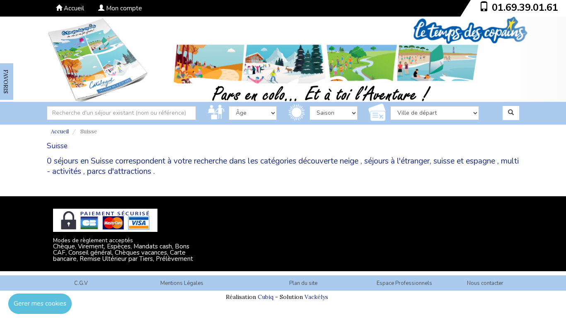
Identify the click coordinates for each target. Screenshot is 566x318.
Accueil (73, 8)
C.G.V (81, 283)
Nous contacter (485, 283)
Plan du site (303, 283)
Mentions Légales (181, 283)
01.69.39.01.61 (525, 7)
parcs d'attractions (119, 171)
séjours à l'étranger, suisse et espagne (429, 161)
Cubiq (265, 297)
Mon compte (123, 8)
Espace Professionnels (404, 283)
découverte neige (328, 161)
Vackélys (316, 297)
